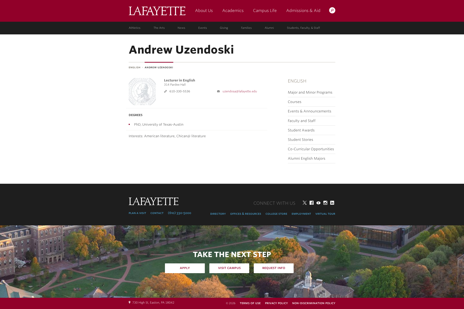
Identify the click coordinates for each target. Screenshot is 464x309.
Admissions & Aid (303, 10)
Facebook (311, 203)
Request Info (273, 268)
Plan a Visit (137, 213)
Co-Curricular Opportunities (311, 149)
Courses (294, 102)
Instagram (325, 203)
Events (202, 28)
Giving (224, 28)
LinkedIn (332, 203)
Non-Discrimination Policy (313, 303)
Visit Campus (229, 268)
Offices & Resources (245, 213)
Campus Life (265, 10)
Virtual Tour (325, 213)
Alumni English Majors (306, 158)
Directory (218, 213)
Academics (233, 10)
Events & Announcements (309, 111)
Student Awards (301, 130)
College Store (276, 213)
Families (246, 28)
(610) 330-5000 (179, 213)
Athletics (134, 28)
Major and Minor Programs (310, 92)
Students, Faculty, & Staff (303, 28)
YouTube (318, 203)
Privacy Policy (276, 303)
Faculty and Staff (302, 121)
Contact (156, 213)
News (181, 28)
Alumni (269, 28)
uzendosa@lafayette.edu (240, 91)
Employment (301, 213)
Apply (185, 268)
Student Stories (300, 140)
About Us (204, 10)
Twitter (305, 203)
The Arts (159, 28)
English (134, 67)
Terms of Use (250, 303)
